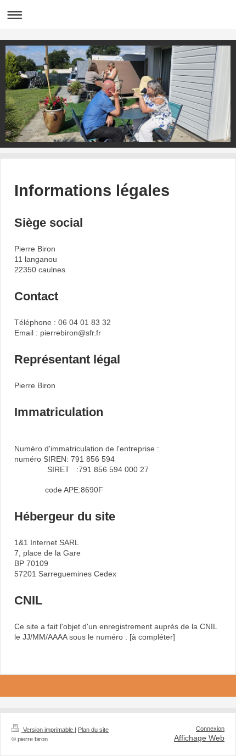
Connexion (210, 728)
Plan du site (93, 729)
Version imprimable (48, 729)
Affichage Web (199, 737)
